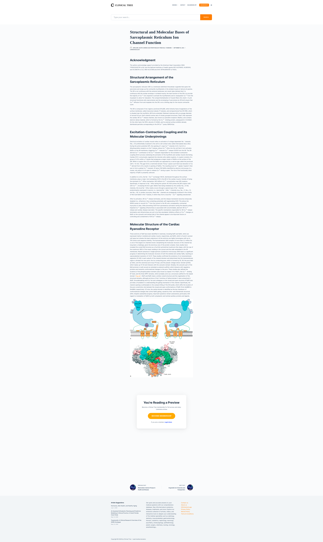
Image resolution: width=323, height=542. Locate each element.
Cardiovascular (135, 49)
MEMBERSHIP (204, 5)
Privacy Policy (185, 509)
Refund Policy (185, 511)
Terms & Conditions (187, 514)
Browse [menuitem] (174, 5)
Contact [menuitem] (182, 5)
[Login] (211, 5)
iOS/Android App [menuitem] (191, 5)
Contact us (184, 503)
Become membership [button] (161, 416)
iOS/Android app (186, 507)
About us (184, 505)
